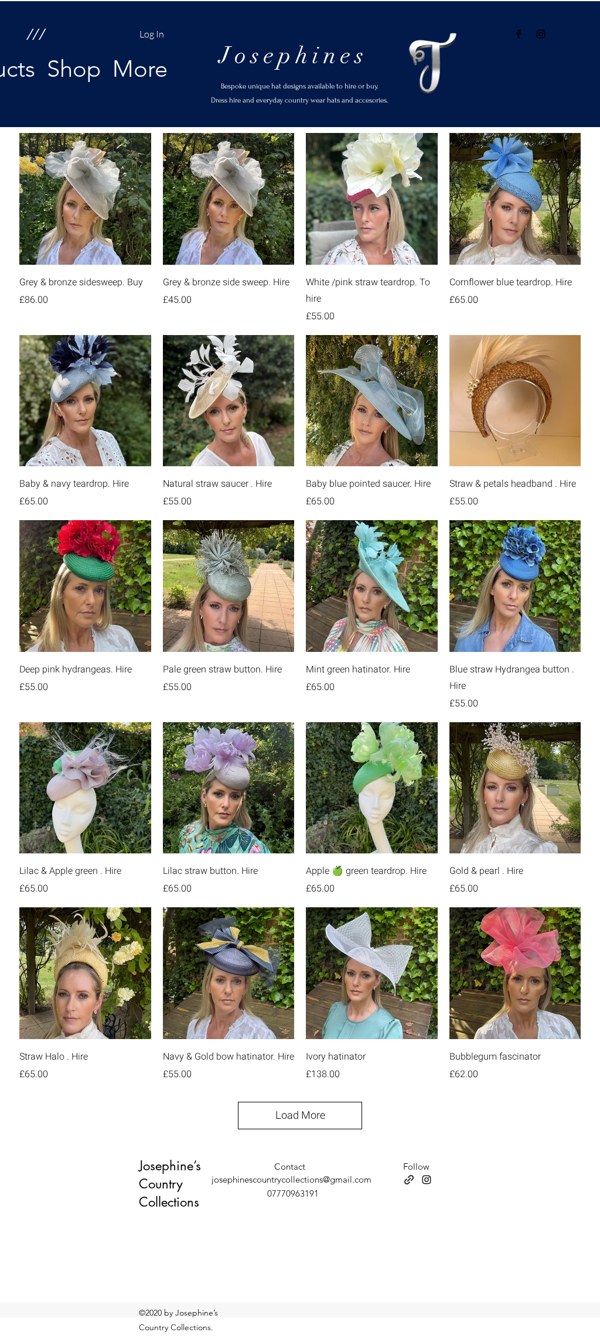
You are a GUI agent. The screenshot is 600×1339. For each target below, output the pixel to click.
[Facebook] (518, 34)
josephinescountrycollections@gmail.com (291, 1179)
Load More (300, 1115)
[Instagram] (541, 34)
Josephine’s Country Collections (170, 1183)
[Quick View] (85, 199)
